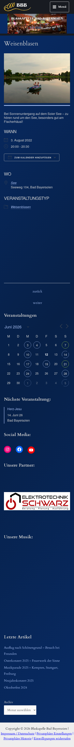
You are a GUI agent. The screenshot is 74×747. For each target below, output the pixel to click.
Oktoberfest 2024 (15, 688)
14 (65, 354)
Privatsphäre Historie (18, 739)
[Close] (40, 236)
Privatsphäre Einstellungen (54, 734)
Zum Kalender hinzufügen (32, 157)
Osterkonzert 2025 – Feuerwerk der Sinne (32, 661)
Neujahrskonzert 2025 (19, 681)
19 (46, 364)
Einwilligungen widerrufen (52, 739)
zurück (37, 291)
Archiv (8, 702)
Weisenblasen (21, 207)
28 (65, 373)
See (14, 182)
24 (27, 373)
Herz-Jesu (14, 409)
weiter (37, 303)
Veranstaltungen (23, 247)
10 (27, 354)
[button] (37, 501)
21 (65, 364)
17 (27, 364)
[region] (37, 24)
